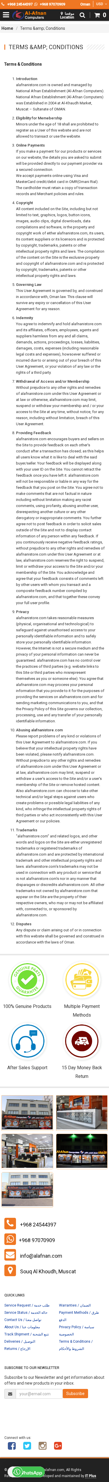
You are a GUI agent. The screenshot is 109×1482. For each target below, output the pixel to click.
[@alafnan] (27, 1448)
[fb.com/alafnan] (11, 1448)
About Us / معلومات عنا (22, 1327)
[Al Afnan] (58, 1448)
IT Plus (90, 1476)
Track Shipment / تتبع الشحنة (26, 1334)
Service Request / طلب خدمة (27, 1305)
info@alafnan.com (41, 1256)
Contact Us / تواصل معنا (22, 1320)
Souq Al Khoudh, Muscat (48, 1271)
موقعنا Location (67, 15)
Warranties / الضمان (75, 1305)
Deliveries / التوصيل (19, 1341)
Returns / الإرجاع (17, 1349)
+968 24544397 (38, 1225)
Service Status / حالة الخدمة (25, 1313)
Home (7, 28)
